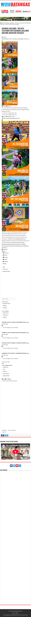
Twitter (5, 255)
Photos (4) (5, 269)
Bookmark (4, 249)
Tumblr (5, 259)
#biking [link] (24, 244)
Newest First (6, 312)
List (4, 379)
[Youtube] (17, 465)
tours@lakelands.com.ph (9, 116)
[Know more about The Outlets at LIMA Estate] (15, 11)
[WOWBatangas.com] (15, 4)
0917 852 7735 (13, 113)
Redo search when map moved (10, 380)
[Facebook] (11, 465)
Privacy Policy (25, 615)
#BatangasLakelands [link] (6, 244)
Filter (3, 363)
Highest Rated (6, 375)
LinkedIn (6, 261)
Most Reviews (6, 373)
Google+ (6, 257)
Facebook (6, 253)
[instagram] (20, 465)
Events (4, 106)
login (8, 327)
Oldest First (5, 315)
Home (2, 23)
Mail (5, 263)
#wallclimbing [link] (17, 246)
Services (10, 106)
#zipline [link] (12, 246)
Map (4, 267)
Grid (7, 379)
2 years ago (5, 324)
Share (4, 251)
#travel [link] (22, 246)
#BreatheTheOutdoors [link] (16, 244)
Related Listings (6, 271)
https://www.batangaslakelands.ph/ (11, 118)
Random (5, 317)
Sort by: (5, 311)
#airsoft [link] (8, 246)
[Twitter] (14, 465)
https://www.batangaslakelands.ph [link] (18, 239)
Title (4, 369)
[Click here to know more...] (15, 18)
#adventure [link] (4, 247)
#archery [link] (4, 246)
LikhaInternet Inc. (18, 611)
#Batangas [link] (26, 246)
